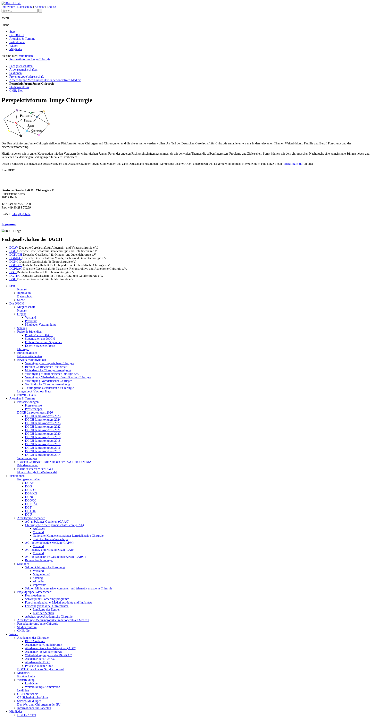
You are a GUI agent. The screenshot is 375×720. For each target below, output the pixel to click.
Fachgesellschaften (21, 66)
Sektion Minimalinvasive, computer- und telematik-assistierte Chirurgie (68, 588)
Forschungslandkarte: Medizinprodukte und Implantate (58, 602)
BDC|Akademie (35, 641)
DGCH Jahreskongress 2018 (43, 440)
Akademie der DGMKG (40, 658)
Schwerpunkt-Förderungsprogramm (47, 599)
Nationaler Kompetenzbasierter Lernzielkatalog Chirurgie (68, 535)
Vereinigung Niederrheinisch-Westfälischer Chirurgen (58, 377)
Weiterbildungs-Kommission (42, 687)
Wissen (13, 45)
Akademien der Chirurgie (33, 637)
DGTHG (15, 275)
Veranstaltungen (27, 458)
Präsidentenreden (27, 465)
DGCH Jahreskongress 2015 (43, 451)
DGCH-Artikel (26, 715)
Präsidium (31, 321)
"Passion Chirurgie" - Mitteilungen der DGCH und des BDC (54, 461)
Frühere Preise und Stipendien (43, 342)
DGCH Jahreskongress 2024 (43, 419)
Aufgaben (39, 528)
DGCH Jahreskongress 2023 (43, 423)
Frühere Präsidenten (29, 356)
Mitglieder (15, 49)
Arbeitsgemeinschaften (23, 69)
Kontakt (40, 6)
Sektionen (15, 73)
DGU (13, 279)
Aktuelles (39, 581)
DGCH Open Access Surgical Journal (40, 669)
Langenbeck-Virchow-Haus (34, 391)
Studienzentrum (19, 87)
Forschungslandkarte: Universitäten (47, 606)
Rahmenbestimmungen (39, 560)
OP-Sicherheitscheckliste (32, 697)
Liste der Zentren (43, 613)
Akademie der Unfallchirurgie (43, 644)
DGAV (14, 247)
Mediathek (23, 672)
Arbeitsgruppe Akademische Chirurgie (48, 616)
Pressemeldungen (28, 402)
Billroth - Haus (26, 395)
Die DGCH (16, 35)
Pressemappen (34, 409)
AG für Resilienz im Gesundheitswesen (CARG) (55, 556)
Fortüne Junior (26, 676)
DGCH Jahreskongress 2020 (43, 433)
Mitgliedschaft (26, 307)
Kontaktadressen (35, 595)
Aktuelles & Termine (22, 38)
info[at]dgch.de (21, 214)
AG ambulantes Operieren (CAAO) (47, 521)
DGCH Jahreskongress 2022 (43, 426)
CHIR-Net (15, 90)
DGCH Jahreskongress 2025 (43, 416)
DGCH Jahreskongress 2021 (43, 430)
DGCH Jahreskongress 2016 (43, 447)
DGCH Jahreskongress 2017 (43, 444)
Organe (21, 314)
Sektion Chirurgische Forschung (45, 567)
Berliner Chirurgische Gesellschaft (46, 366)
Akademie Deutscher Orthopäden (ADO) (50, 648)
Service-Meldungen (29, 701)
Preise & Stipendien (29, 331)
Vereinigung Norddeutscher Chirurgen (48, 380)
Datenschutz (24, 6)
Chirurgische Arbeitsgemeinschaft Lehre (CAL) (54, 525)
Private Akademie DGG (40, 665)
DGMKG (15, 258)
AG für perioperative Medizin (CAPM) (49, 542)
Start (12, 31)
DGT (13, 272)
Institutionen (17, 42)
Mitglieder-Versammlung (40, 324)
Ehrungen (23, 349)
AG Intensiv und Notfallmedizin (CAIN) (50, 549)
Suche (21, 300)
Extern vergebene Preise (40, 345)
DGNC (14, 261)
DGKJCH (15, 254)
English (51, 6)
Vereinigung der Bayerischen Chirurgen (49, 363)
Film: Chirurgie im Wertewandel (37, 472)
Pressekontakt (33, 405)
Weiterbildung (26, 679)
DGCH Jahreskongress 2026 (35, 412)
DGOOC (15, 265)
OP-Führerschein (27, 694)
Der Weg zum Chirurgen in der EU (39, 704)
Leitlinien (23, 690)
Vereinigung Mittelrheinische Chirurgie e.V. (52, 373)
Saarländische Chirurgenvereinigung (47, 384)
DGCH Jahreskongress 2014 (43, 454)
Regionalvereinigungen (31, 359)
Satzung (22, 328)
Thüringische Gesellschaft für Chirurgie (49, 388)
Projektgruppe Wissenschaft (26, 76)
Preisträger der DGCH (39, 335)
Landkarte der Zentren (46, 609)
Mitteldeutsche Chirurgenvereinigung (48, 370)
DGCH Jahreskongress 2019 (43, 437)
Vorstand (30, 317)
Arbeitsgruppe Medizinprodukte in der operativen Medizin (45, 80)
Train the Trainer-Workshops (50, 539)
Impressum (8, 6)
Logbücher (31, 683)
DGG (13, 251)
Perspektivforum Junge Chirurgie (29, 59)
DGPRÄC (16, 268)
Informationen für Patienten (34, 708)
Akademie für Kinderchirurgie (43, 651)
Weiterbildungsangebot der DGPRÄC (48, 655)
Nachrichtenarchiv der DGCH (35, 468)
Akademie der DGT (37, 662)
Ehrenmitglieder (27, 352)
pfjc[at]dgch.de (293, 163)
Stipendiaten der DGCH (40, 338)
